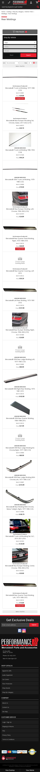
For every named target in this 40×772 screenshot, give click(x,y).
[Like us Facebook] (20, 631)
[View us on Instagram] (24, 631)
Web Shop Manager (26, 766)
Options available (20, 605)
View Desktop (10, 770)
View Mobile (30, 770)
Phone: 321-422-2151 (9, 655)
